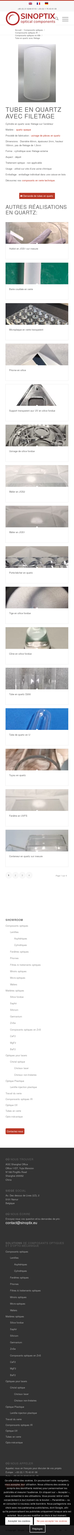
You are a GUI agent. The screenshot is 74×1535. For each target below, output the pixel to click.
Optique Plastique (15, 1081)
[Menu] (63, 19)
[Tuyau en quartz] (37, 759)
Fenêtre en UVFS (18, 815)
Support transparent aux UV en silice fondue (32, 410)
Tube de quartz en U (19, 734)
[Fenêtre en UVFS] (37, 800)
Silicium (14, 1009)
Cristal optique (17, 1061)
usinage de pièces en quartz (45, 135)
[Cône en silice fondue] (37, 638)
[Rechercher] (55, 19)
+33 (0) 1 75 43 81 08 (47, 8)
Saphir (13, 1003)
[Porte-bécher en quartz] (37, 557)
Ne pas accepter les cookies (52, 1520)
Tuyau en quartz (17, 775)
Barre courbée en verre (21, 289)
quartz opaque (23, 129)
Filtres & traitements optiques (25, 964)
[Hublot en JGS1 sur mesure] (37, 233)
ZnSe (13, 1023)
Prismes (14, 958)
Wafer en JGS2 (17, 491)
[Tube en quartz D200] (37, 678)
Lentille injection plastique (23, 1087)
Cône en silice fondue (20, 653)
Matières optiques (15, 990)
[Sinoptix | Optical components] (31, 18)
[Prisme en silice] (37, 354)
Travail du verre (14, 1093)
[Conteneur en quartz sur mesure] (37, 840)
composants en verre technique (38, 180)
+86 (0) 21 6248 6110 (27, 8)
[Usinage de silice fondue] (37, 435)
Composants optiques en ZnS (25, 1029)
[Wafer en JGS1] (37, 516)
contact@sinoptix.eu (21, 1222)
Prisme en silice (17, 370)
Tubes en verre (13, 1110)
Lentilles (14, 932)
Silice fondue (17, 996)
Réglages (37, 1528)
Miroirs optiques (18, 971)
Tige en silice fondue (20, 613)
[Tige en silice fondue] (37, 597)
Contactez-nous (15, 1131)
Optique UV (12, 1105)
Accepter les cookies (19, 1520)
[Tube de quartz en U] (37, 719)
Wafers (13, 984)
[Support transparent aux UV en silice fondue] (37, 395)
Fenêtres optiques (19, 951)
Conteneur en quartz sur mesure (26, 856)
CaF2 (13, 1036)
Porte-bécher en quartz (21, 572)
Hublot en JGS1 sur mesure (23, 248)
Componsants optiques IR (19, 1099)
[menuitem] (55, 19)
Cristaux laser (21, 1068)
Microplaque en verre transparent (26, 329)
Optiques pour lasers (16, 1055)
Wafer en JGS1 (17, 532)
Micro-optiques (17, 977)
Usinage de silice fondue (22, 451)
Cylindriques (20, 945)
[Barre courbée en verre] (37, 273)
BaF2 (13, 1049)
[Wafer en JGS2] (37, 476)
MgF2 (13, 1042)
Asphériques (20, 938)
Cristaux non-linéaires (25, 1074)
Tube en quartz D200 (20, 694)
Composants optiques (17, 925)
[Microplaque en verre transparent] (37, 314)
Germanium (16, 1016)
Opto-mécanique (14, 1116)
